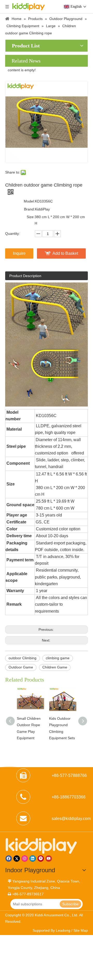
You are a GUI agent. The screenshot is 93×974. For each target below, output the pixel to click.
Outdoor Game (21, 667)
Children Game (54, 667)
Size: (31, 217)
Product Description (25, 276)
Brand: (29, 209)
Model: (29, 201)
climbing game (57, 658)
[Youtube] (48, 858)
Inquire (19, 253)
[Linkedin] (32, 858)
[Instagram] (24, 858)
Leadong (63, 930)
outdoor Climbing (22, 658)
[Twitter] (16, 858)
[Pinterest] (40, 858)
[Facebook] (8, 858)
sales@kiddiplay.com (71, 818)
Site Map (80, 930)
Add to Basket (65, 253)
